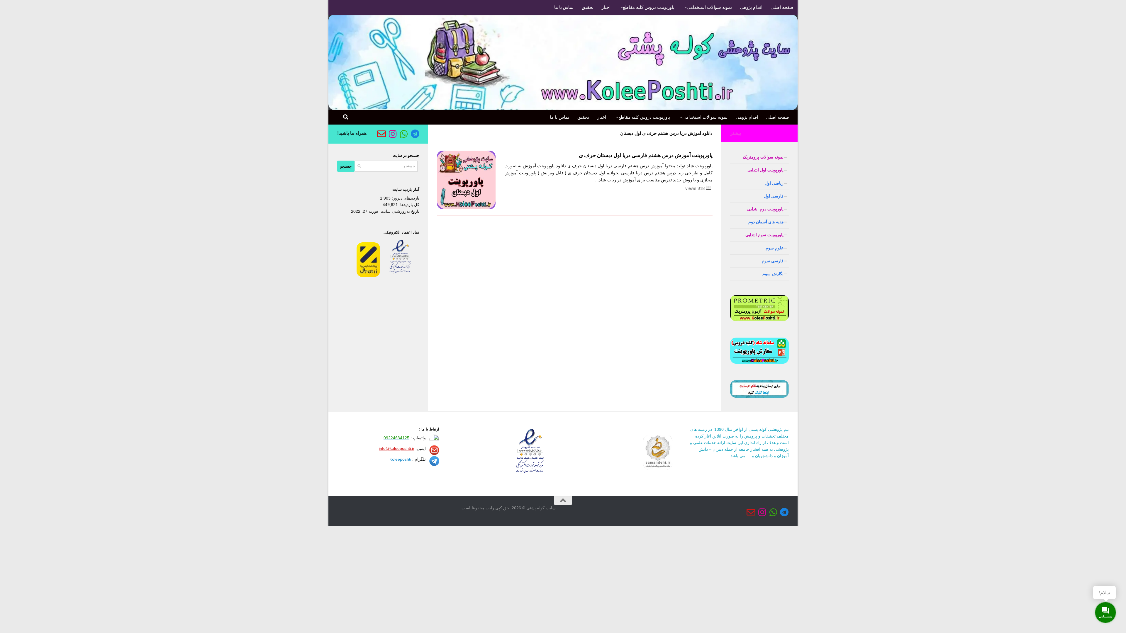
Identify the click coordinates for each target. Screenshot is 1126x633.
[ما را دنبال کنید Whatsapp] (403, 134)
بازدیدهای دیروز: (405, 198)
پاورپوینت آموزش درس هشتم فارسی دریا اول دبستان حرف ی (646, 155)
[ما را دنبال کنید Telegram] (415, 134)
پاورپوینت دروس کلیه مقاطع (648, 7)
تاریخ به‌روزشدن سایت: (398, 211)
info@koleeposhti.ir (396, 448)
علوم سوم (775, 248)
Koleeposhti (400, 459)
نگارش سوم (773, 273)
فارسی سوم (773, 260)
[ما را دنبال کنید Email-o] (381, 134)
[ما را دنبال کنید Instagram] (392, 134)
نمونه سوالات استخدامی (709, 7)
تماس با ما (564, 7)
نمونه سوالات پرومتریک (763, 157)
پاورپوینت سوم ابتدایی (764, 234)
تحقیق (587, 7)
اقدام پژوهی (751, 7)
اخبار (606, 7)
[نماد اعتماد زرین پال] (368, 275)
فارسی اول (774, 196)
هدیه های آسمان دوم (766, 221)
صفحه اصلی (782, 7)
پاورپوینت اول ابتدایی (765, 170)
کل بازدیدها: (408, 204)
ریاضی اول (774, 183)
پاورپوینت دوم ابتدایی (765, 209)
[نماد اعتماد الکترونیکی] (400, 275)
